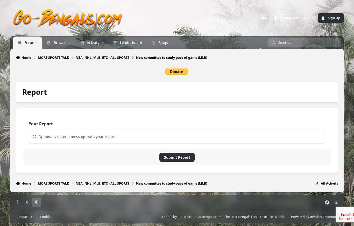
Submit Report (177, 157)
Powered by (316, 217)
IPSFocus (185, 217)
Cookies (46, 217)
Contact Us (25, 217)
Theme (167, 217)
